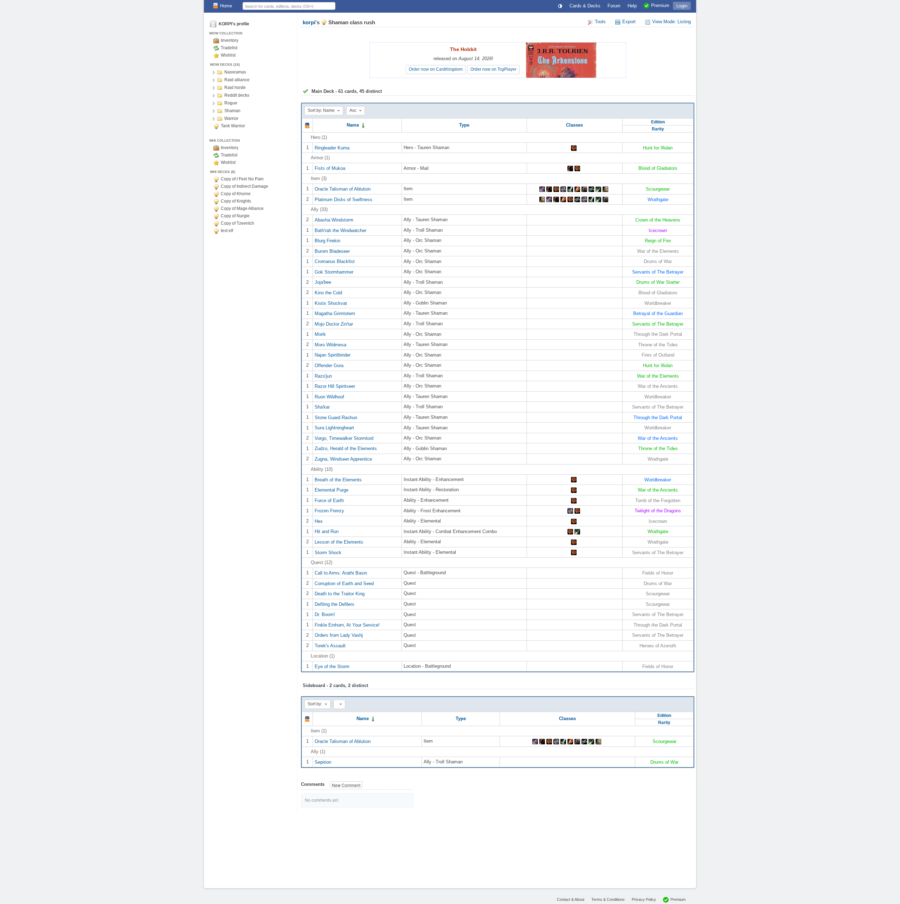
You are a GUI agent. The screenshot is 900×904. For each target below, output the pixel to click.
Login (681, 5)
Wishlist (228, 55)
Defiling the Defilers (334, 604)
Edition (658, 122)
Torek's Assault (330, 645)
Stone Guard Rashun (336, 417)
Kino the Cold (328, 292)
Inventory (229, 40)
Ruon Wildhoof (329, 396)
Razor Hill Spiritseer (335, 386)
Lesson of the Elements (339, 542)
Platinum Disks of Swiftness (343, 199)
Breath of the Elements (338, 479)
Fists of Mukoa (330, 168)
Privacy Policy (644, 899)
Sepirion (323, 761)
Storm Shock (328, 552)
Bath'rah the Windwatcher (340, 230)
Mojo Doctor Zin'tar (334, 323)
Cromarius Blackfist (335, 261)
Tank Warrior (233, 125)
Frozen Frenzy (329, 510)
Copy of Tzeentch (237, 223)
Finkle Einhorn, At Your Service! (347, 624)
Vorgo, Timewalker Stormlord (344, 438)
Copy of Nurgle (235, 215)
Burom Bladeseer (332, 251)
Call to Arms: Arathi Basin (341, 573)
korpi (309, 22)
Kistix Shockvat (331, 303)
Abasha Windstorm (334, 220)
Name (353, 125)
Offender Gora (329, 365)
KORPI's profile (234, 23)
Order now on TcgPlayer (493, 69)
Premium (678, 899)
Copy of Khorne (236, 193)
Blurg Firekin (327, 240)
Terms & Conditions (608, 899)
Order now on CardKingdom (436, 69)
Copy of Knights (236, 201)
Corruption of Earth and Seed (344, 583)
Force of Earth (329, 500)
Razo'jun (323, 375)
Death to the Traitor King (340, 593)
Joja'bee (323, 282)
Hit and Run (327, 531)
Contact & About (570, 899)
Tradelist (229, 47)
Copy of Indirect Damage (244, 186)
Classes (574, 125)
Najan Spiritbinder (333, 355)
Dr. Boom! (325, 614)
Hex (319, 521)
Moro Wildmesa (330, 344)
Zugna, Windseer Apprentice (343, 459)
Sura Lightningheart (334, 427)
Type (464, 125)
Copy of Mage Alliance (242, 208)
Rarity (658, 129)
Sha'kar (322, 407)
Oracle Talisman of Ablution (343, 189)
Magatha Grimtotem (335, 313)
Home (226, 5)
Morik (320, 334)
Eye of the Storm (332, 666)
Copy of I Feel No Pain (242, 179)
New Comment (346, 785)
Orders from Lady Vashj (339, 635)
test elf (227, 230)
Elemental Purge (331, 490)
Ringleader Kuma (332, 147)
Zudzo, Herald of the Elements (346, 448)
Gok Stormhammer (334, 271)
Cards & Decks (585, 5)
